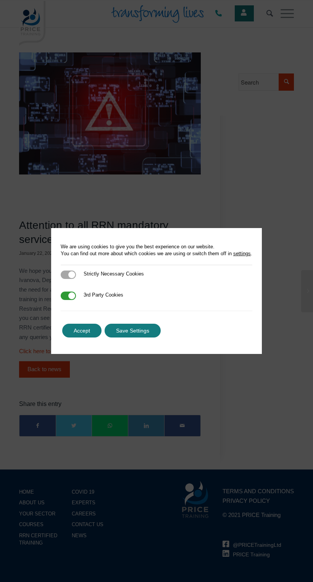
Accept (82, 331)
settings (242, 253)
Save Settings (132, 331)
